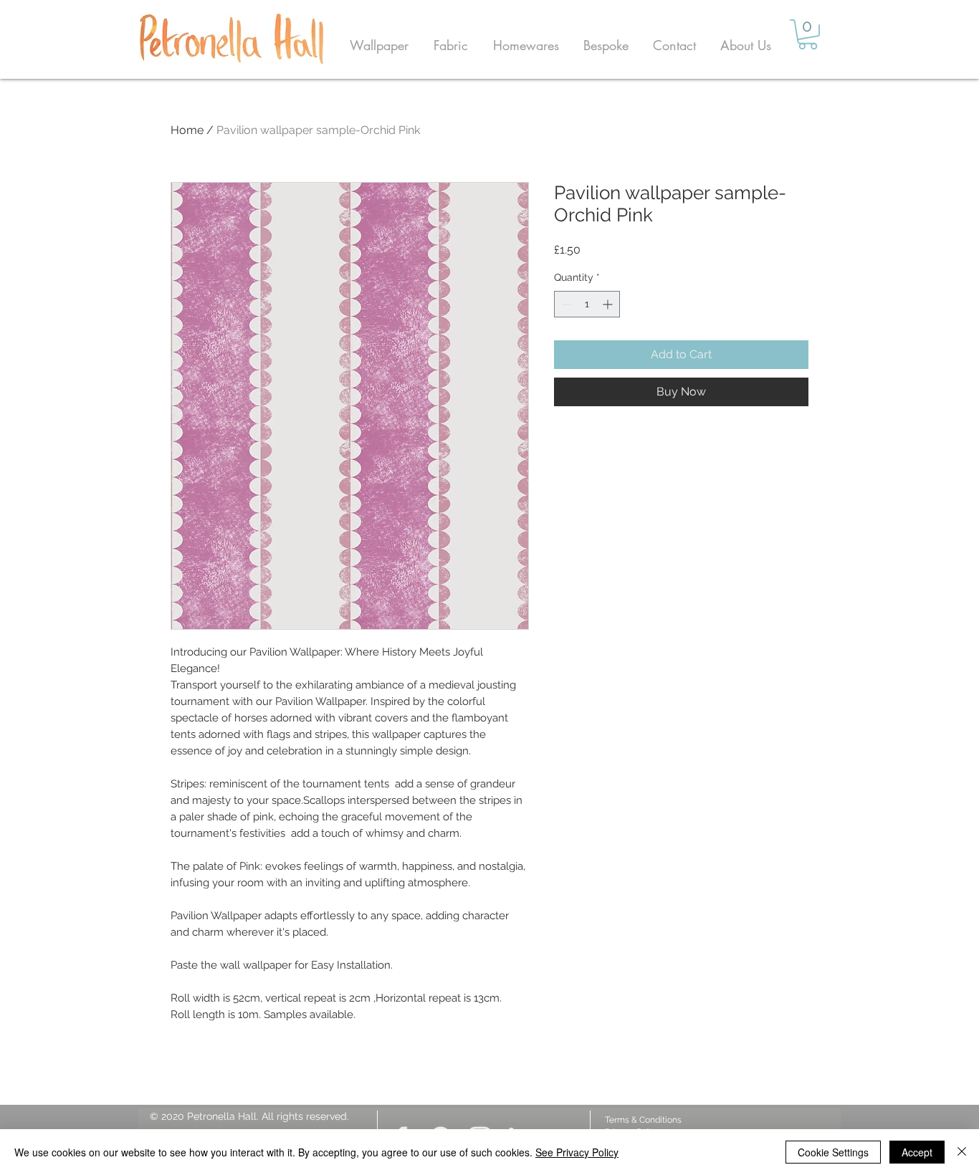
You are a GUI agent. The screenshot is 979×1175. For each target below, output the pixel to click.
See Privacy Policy (577, 1152)
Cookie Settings (833, 1152)
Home (187, 130)
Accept (917, 1152)
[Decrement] (565, 304)
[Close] (961, 1152)
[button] (379, 45)
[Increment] (609, 304)
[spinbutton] (587, 304)
